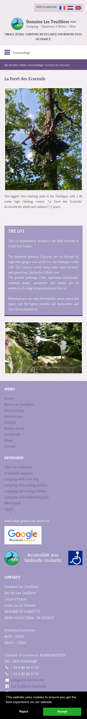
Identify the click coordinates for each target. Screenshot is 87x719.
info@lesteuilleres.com (27, 680)
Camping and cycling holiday (25, 491)
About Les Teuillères (19, 404)
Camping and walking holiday (26, 485)
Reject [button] (23, 711)
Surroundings (35, 65)
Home (22, 65)
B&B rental (12, 503)
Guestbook (12, 434)
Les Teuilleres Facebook (28, 686)
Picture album (14, 428)
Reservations (13, 416)
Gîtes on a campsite (18, 467)
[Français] (62, 8)
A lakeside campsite (18, 473)
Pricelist (10, 422)
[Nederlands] (70, 8)
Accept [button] (62, 711)
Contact (10, 446)
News (8, 440)
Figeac (9, 509)
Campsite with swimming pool (26, 497)
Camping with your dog (21, 479)
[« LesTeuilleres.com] (43, 24)
